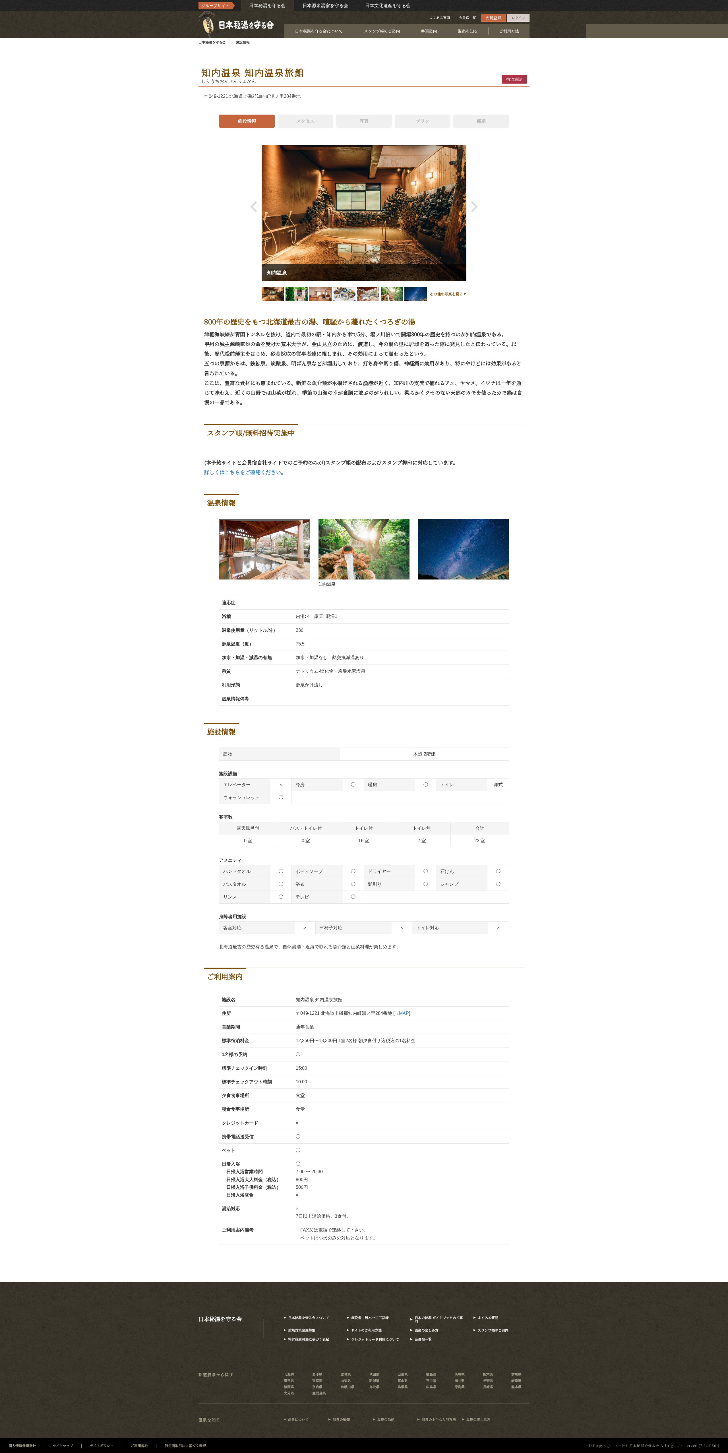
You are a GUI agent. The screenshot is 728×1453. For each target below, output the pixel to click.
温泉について (298, 1419)
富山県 (403, 1380)
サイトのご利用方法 (366, 1330)
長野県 (488, 1380)
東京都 (317, 1380)
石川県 (431, 1380)
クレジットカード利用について (375, 1339)
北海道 (289, 1374)
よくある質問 (439, 17)
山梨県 (346, 1380)
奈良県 (317, 1386)
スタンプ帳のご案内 (382, 31)
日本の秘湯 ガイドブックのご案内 (439, 1319)
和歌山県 (347, 1386)
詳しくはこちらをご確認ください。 (245, 472)
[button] (256, 206)
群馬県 (516, 1374)
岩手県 (317, 1374)
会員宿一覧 (467, 17)
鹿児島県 (319, 1392)
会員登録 (493, 17)
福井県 (459, 1380)
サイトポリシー (102, 1445)
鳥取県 (374, 1386)
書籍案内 (429, 31)
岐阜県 (516, 1380)
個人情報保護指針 (22, 1445)
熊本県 (516, 1386)
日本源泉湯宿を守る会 (325, 5)
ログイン (518, 17)
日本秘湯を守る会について (319, 31)
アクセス (305, 121)
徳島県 (459, 1386)
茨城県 (459, 1374)
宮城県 (346, 1374)
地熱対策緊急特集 (301, 1330)
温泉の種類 (341, 1419)
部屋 (481, 121)
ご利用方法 (509, 31)
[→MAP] (401, 1013)
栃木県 (488, 1374)
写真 (364, 121)
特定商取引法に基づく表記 (308, 1339)
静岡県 (289, 1386)
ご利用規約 (139, 1445)
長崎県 (488, 1386)
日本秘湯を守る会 (267, 5)
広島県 (431, 1386)
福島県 (431, 1374)
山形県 (403, 1374)
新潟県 (374, 1380)
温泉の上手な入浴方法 (439, 1419)
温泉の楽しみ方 (427, 1330)
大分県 (289, 1392)
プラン (422, 121)
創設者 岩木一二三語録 (370, 1317)
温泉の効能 (385, 1419)
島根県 (403, 1386)
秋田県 (374, 1374)
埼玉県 (289, 1380)
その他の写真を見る (446, 294)
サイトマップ (63, 1445)
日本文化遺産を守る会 (388, 5)
